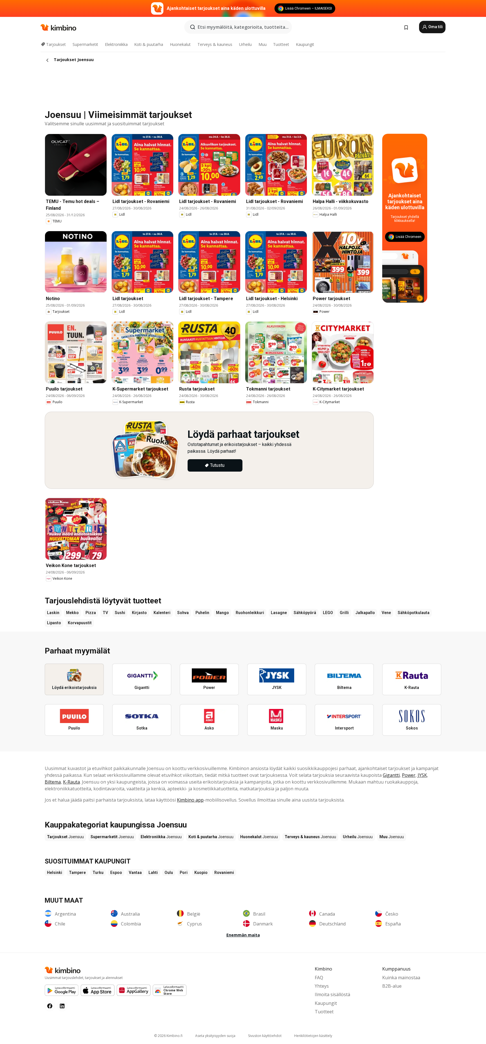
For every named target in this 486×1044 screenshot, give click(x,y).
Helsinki (54, 872)
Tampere (77, 872)
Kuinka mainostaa (401, 977)
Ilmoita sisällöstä (332, 994)
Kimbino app (190, 800)
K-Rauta (71, 782)
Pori (184, 872)
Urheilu (245, 44)
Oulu (169, 872)
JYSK (422, 775)
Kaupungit (305, 44)
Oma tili (435, 26)
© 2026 (168, 1035)
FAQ (319, 977)
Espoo (116, 872)
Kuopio (201, 872)
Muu (262, 44)
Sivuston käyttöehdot (265, 1035)
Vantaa (135, 872)
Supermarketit (85, 44)
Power (408, 775)
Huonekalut (180, 44)
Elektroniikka (116, 44)
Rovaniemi (224, 872)
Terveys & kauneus (214, 44)
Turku (98, 872)
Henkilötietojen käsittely (313, 1035)
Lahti (153, 872)
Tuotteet (281, 44)
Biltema (53, 782)
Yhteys (322, 986)
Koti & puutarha (148, 44)
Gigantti (391, 775)
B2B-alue (392, 986)
